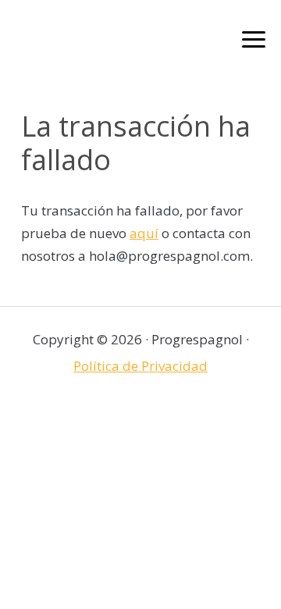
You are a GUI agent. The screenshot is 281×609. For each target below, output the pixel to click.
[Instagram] (140, 413)
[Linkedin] (171, 413)
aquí (144, 233)
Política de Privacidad (140, 366)
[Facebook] (80, 413)
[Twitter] (110, 413)
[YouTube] (201, 413)
